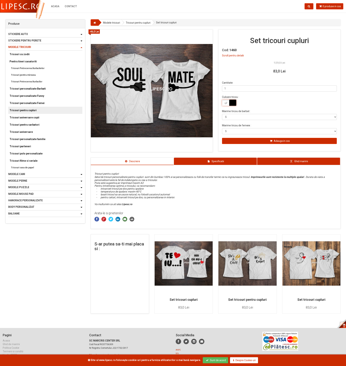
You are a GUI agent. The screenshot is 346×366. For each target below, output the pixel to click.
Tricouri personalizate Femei (27, 103)
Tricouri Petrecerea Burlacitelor (28, 68)
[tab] (132, 161)
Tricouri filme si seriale (23, 160)
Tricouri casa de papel (22, 167)
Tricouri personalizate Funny (27, 95)
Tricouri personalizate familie (27, 139)
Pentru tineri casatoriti (23, 61)
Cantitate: (227, 82)
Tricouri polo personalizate (26, 153)
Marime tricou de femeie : (236, 125)
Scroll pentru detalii (233, 55)
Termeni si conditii (13, 351)
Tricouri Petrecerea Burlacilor (26, 81)
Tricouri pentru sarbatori (24, 124)
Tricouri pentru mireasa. (23, 75)
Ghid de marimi (11, 344)
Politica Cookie (11, 347)
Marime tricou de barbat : (236, 111)
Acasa (55, 6)
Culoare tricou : (230, 97)
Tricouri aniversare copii (24, 117)
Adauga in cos (281, 140)
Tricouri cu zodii (20, 54)
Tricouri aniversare (21, 131)
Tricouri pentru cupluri (23, 110)
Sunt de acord (217, 360)
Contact (71, 6)
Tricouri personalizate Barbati (28, 88)
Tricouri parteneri (20, 146)
